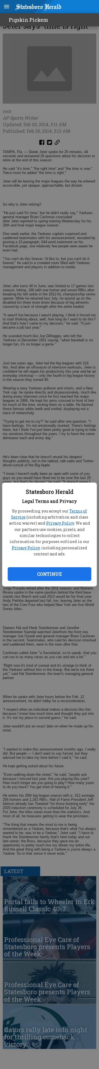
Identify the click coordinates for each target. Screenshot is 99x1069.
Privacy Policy (60, 523)
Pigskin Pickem (28, 19)
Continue (49, 574)
